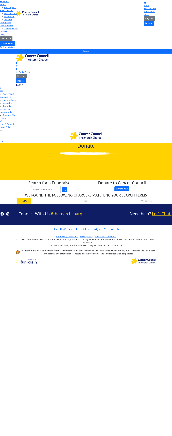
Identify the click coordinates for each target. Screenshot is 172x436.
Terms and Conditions (105, 236)
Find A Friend (8, 47)
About (146, 5)
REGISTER (6, 38)
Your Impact (8, 94)
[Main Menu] (1, 130)
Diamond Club (11, 28)
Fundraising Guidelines (67, 236)
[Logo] (27, 13)
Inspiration (8, 103)
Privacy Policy (86, 236)
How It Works (62, 229)
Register (149, 18)
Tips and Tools (9, 100)
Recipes (3, 31)
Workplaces (149, 11)
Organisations (146, 201)
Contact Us (111, 229)
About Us (82, 229)
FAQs (146, 14)
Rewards (7, 106)
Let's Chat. (161, 213)
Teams (85, 201)
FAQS (2, 34)
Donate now (7, 43)
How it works (150, 8)
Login (86, 51)
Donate (148, 23)
